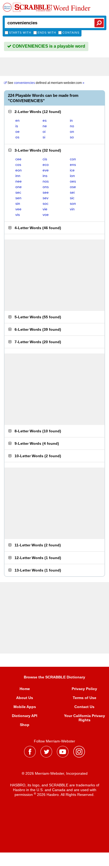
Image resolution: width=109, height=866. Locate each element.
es (45, 120)
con (73, 159)
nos (46, 181)
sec (18, 192)
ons (46, 187)
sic (72, 198)
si (44, 137)
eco (46, 164)
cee (18, 159)
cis (45, 159)
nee (18, 181)
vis (17, 214)
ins (45, 176)
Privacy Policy (84, 689)
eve (46, 170)
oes (73, 181)
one (18, 187)
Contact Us (84, 707)
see (46, 192)
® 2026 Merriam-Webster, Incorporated (55, 773)
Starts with (20, 32)
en (17, 120)
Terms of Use (84, 698)
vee (18, 209)
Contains (70, 32)
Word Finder (71, 7)
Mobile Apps (24, 707)
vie (45, 209)
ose (73, 187)
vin (72, 209)
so (72, 137)
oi (44, 131)
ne (45, 126)
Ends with (47, 32)
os (17, 137)
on (72, 131)
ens (73, 164)
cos (18, 164)
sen (18, 198)
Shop (24, 725)
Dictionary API (24, 716)
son (73, 203)
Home (25, 689)
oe (17, 131)
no (72, 126)
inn (17, 176)
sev (45, 198)
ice (72, 170)
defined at (45, 83)
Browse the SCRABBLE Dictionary (54, 677)
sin (17, 203)
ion (72, 176)
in (71, 120)
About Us (24, 698)
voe (46, 214)
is (16, 126)
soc (45, 203)
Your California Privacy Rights (84, 718)
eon (18, 170)
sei (72, 192)
